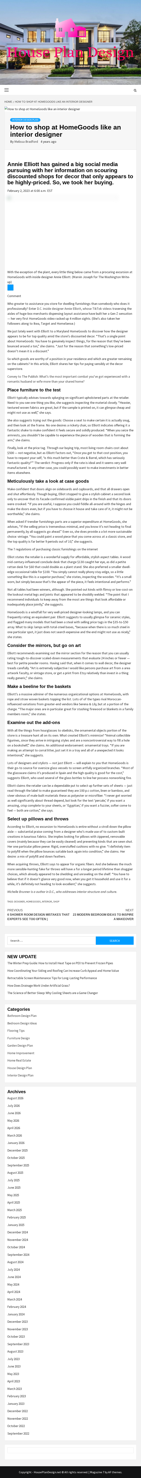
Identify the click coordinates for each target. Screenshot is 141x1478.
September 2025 (18, 1165)
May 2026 (13, 1121)
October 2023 (16, 1337)
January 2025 (15, 1225)
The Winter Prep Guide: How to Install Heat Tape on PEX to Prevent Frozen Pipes (60, 963)
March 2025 (14, 1210)
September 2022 (18, 1433)
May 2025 (13, 1195)
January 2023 (15, 1404)
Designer (19, 901)
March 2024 (14, 1299)
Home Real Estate (19, 1060)
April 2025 (13, 1202)
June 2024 (14, 1277)
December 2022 (17, 1411)
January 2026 (15, 1143)
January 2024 (15, 1314)
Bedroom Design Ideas (22, 1023)
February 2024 (16, 1307)
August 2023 (15, 1351)
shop (56, 901)
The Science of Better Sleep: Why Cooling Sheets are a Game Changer (52, 993)
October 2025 (16, 1158)
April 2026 (13, 1128)
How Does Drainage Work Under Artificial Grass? (38, 986)
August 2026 (15, 1098)
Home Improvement (20, 1053)
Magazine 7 (97, 1472)
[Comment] (10, 287)
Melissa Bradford (26, 141)
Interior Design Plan (25, 120)
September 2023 (18, 1344)
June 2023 (14, 1366)
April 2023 (13, 1381)
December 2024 (17, 1232)
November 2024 (17, 1240)
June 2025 (14, 1188)
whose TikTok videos (97, 308)
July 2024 (13, 1270)
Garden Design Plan (20, 1046)
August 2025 (15, 1173)
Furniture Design (18, 1038)
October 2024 (16, 1247)
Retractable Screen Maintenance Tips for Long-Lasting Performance (52, 978)
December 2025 (17, 1150)
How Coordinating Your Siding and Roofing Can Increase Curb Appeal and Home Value (63, 971)
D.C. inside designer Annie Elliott (59, 308)
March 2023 (14, 1389)
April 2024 (13, 1292)
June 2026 (14, 1113)
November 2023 (17, 1329)
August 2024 (15, 1262)
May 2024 (13, 1284)
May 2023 (13, 1374)
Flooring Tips (16, 1031)
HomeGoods (33, 901)
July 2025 (13, 1180)
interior (47, 901)
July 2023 (13, 1359)
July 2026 (13, 1106)
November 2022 (17, 1419)
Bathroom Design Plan (22, 1016)
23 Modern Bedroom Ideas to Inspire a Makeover (103, 915)
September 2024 (18, 1255)
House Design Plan (19, 1068)
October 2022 (16, 1426)
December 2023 (17, 1322)
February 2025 (16, 1217)
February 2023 (16, 1396)
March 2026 (14, 1135)
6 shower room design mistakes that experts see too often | (38, 915)
